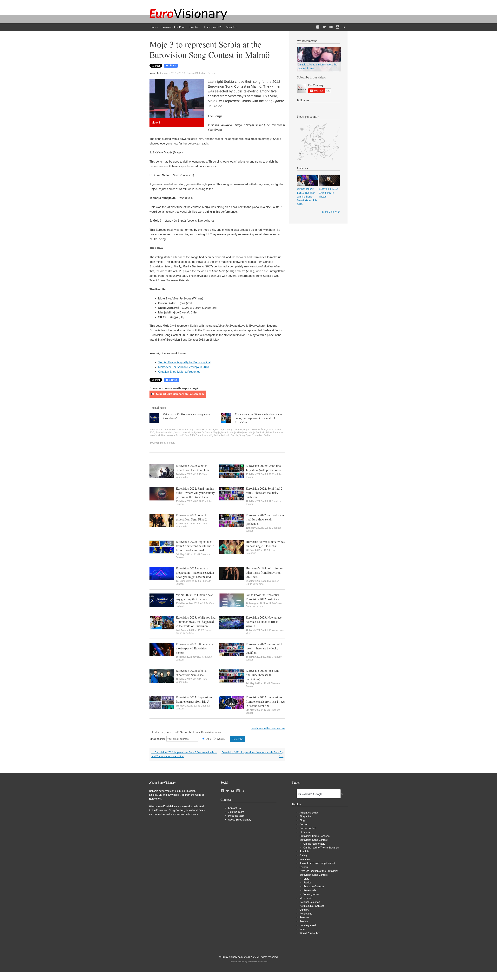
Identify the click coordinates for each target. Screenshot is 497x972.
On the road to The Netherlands (321, 847)
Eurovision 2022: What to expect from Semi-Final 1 (191, 672)
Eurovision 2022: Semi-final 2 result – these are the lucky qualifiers (264, 492)
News (154, 27)
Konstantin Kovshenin (258, 962)
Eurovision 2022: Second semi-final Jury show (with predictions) (265, 519)
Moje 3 (153, 435)
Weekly (221, 738)
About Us (231, 27)
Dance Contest (308, 828)
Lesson (304, 867)
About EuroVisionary (239, 819)
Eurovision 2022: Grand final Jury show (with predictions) (264, 468)
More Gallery (329, 211)
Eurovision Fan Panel (174, 27)
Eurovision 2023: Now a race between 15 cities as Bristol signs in (264, 621)
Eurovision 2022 (213, 27)
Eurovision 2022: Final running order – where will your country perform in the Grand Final (195, 492)
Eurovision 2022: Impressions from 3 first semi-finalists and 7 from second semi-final (195, 546)
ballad (218, 429)
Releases (305, 917)
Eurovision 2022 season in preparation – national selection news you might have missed (195, 572)
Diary (306, 878)
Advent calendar (309, 812)
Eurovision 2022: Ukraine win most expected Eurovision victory (194, 648)
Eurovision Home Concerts (315, 836)
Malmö (225, 432)
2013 (211, 429)
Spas (248, 435)
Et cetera (305, 832)
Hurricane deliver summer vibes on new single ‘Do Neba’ (265, 544)
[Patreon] (344, 27)
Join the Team (236, 811)
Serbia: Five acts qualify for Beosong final (184, 362)
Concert (304, 824)
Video (303, 929)
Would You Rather (310, 933)
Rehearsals (309, 890)
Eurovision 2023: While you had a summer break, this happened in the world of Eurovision (258, 418)
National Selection (196, 73)
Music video (306, 898)
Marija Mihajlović (239, 432)
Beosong (228, 429)
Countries (194, 27)
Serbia (211, 73)
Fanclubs (305, 851)
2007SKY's (202, 429)
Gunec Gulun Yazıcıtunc (262, 582)
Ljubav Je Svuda (203, 432)
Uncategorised (308, 925)
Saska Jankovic (221, 435)
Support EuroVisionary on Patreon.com (179, 393)
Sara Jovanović (204, 435)
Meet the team (236, 815)
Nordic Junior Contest (312, 905)
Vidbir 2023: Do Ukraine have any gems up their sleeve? (194, 597)
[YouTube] (331, 27)
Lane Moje (187, 432)
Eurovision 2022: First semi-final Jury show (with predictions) (263, 674)
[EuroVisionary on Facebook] (318, 27)
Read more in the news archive (268, 728)
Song (242, 435)
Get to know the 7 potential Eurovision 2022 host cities (262, 597)
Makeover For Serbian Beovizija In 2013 (183, 367)
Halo (170, 432)
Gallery (304, 855)
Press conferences (314, 886)
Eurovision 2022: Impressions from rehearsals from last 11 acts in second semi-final (265, 701)
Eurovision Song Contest (314, 839)
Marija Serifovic (257, 432)
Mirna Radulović (274, 432)
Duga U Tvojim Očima (254, 429)
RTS (192, 435)
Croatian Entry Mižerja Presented (179, 371)
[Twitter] (324, 27)
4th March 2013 (157, 429)
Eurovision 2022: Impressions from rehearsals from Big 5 (194, 699)
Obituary (304, 909)
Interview (305, 859)
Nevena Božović (175, 435)
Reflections (306, 913)
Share (172, 65)
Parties (307, 882)
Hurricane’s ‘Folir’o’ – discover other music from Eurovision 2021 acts (265, 572)
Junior (177, 432)
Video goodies (311, 894)
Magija (216, 432)
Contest (238, 429)
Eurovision (161, 432)
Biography (305, 816)
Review (304, 921)
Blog (302, 820)
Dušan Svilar (274, 429)
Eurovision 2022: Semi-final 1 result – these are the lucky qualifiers (264, 648)
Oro (187, 435)
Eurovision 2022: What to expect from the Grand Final (193, 468)
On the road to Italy (314, 843)
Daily (208, 738)
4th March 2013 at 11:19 (172, 73)
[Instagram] (337, 27)
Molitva (161, 435)
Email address (157, 738)
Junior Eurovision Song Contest (317, 863)
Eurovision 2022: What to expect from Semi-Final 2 (191, 517)
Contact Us (234, 808)
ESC (151, 432)
